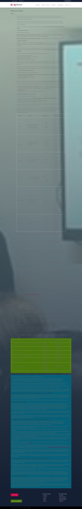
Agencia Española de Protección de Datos (59, 447)
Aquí (21, 289)
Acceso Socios (67, 0)
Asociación (38, 4)
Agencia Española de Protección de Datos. (32, 294)
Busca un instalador (16, 501)
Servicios (44, 501)
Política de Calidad (62, 499)
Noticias (47, 4)
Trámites (43, 4)
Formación (53, 4)
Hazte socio (14, 494)
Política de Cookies (62, 496)
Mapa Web (61, 501)
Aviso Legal (61, 495)
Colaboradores (60, 4)
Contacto (67, 4)
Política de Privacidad (62, 498)
